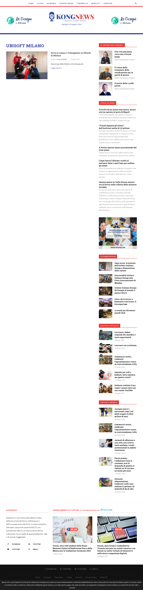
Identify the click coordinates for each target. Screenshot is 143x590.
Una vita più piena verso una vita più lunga (123, 54)
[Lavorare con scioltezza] (105, 348)
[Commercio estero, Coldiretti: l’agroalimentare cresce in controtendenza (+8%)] (105, 359)
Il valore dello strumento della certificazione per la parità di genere (124, 71)
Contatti (78, 577)
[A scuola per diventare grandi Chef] (105, 311)
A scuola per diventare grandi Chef (125, 311)
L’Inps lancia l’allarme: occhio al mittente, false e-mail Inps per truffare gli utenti (117, 163)
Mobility (95, 3)
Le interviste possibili (111, 45)
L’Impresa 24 (82, 3)
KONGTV (104, 577)
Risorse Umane (66, 3)
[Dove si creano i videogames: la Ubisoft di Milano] (26, 65)
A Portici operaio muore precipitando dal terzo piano (118, 148)
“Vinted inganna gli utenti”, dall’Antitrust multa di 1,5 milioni (114, 126)
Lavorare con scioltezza (126, 345)
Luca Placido (62, 59)
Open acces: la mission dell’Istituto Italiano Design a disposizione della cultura (125, 267)
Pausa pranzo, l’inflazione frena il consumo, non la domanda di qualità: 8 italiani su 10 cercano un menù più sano (124, 464)
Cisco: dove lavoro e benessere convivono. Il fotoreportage (125, 301)
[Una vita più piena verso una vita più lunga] (105, 52)
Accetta (72, 588)
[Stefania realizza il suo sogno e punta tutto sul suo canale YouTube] (105, 388)
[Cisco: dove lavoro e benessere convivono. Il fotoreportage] (105, 299)
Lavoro (40, 3)
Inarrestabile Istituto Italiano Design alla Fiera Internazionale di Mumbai (125, 279)
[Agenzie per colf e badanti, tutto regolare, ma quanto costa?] (105, 375)
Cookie (69, 577)
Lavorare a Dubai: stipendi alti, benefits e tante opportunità (125, 334)
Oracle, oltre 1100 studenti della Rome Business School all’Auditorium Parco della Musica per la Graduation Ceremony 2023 (72, 548)
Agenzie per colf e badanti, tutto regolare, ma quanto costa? (125, 374)
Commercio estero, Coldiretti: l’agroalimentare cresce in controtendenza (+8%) (126, 360)
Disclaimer (59, 577)
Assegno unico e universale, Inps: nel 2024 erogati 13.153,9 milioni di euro (124, 413)
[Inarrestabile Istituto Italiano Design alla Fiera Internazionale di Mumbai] (105, 276)
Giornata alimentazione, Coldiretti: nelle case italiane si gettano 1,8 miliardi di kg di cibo (124, 484)
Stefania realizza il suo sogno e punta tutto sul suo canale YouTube (125, 388)
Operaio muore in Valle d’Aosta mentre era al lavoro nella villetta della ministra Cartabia (118, 184)
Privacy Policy (91, 577)
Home (31, 3)
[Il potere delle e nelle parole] (105, 83)
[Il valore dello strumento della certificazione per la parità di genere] (105, 68)
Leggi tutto (55, 68)
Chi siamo (47, 577)
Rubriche (108, 3)
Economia (51, 3)
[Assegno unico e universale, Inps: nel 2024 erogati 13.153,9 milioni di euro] (105, 412)
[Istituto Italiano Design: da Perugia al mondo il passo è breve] (105, 288)
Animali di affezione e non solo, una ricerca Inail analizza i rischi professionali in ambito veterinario (125, 445)
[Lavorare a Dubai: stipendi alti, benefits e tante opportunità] (105, 335)
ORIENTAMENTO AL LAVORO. (66, 510)
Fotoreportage (108, 256)
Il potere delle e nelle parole (124, 84)
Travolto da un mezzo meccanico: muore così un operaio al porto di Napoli (117, 110)
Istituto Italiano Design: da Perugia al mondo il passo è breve (126, 290)
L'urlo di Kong (107, 103)
